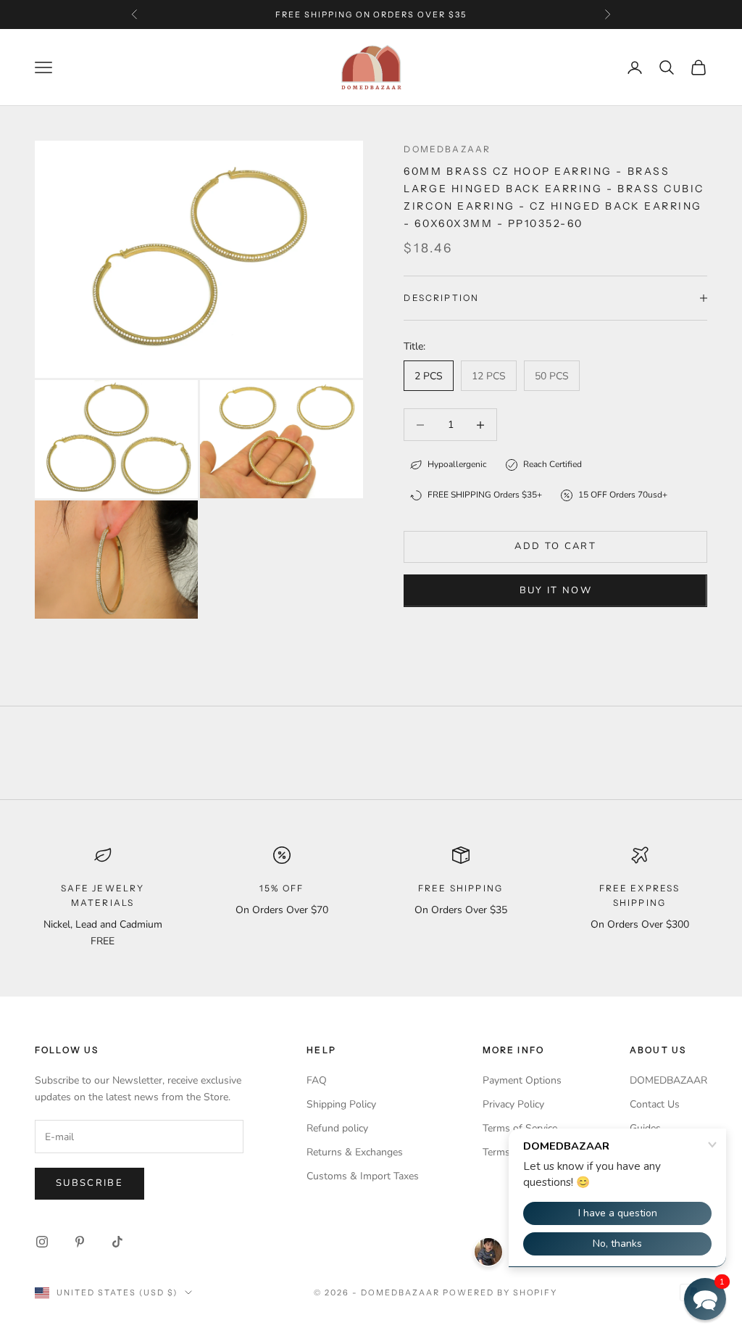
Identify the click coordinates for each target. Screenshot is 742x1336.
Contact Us (655, 1104)
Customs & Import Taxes (363, 1176)
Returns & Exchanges (355, 1152)
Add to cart (555, 546)
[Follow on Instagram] (42, 1241)
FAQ (317, 1080)
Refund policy (337, 1128)
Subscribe (89, 1182)
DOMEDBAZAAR (668, 1080)
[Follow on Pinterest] (79, 1241)
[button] (705, 1299)
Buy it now (556, 590)
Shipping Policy (341, 1104)
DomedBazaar (447, 149)
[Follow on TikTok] (117, 1241)
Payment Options (522, 1080)
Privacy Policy (513, 1104)
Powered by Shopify (500, 1292)
